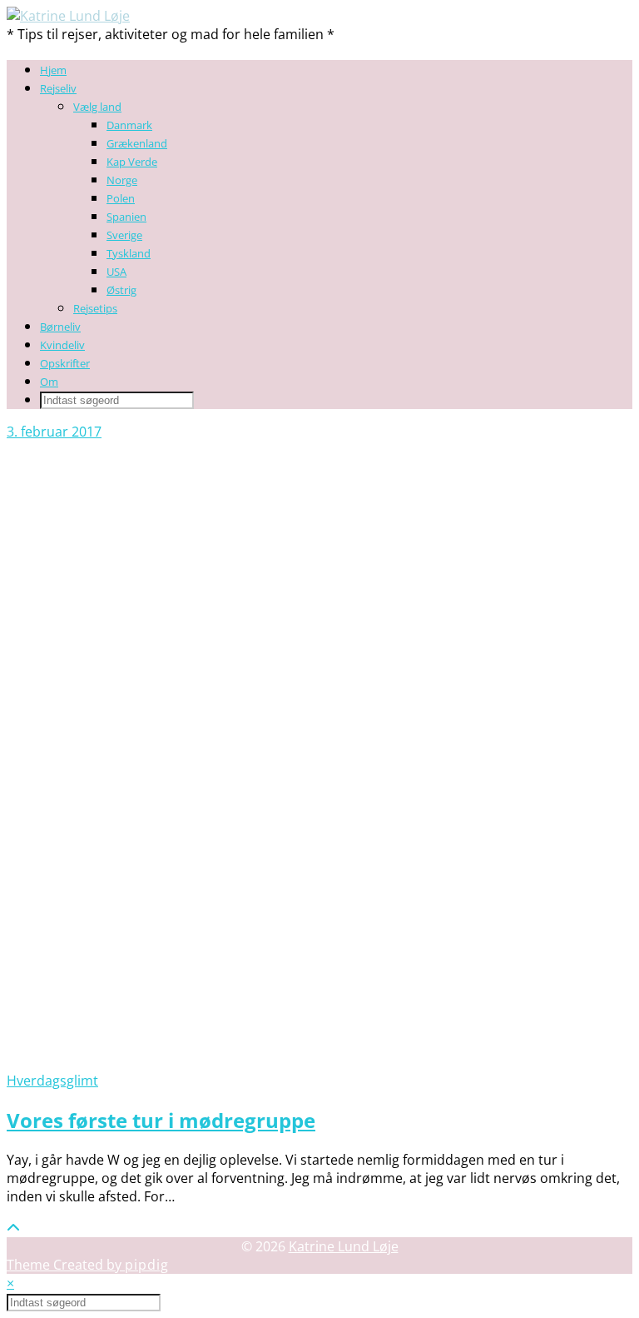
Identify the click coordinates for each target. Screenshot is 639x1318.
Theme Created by (88, 1265)
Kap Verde (131, 161)
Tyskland (128, 253)
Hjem (53, 69)
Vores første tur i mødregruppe (161, 1120)
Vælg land (97, 106)
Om (49, 381)
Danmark (129, 124)
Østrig (121, 289)
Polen (120, 198)
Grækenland (136, 143)
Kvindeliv (62, 344)
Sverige (124, 234)
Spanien (126, 216)
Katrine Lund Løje (344, 1246)
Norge (121, 179)
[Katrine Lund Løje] (68, 16)
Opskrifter (65, 363)
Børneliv (60, 326)
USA (116, 271)
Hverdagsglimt (52, 1080)
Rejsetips (95, 308)
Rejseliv (58, 88)
